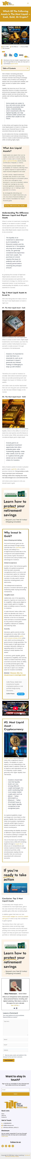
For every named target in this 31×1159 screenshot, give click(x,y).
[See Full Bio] (19, 1005)
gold (4, 161)
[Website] (15, 1050)
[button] (27, 68)
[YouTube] (14, 1008)
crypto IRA (18, 844)
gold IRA (14, 469)
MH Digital (23, 1156)
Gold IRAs (19, 547)
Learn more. (14, 63)
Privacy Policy (15, 1156)
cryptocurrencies (11, 161)
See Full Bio (14, 1005)
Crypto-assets (8, 758)
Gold (3, 429)
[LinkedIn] (17, 1008)
